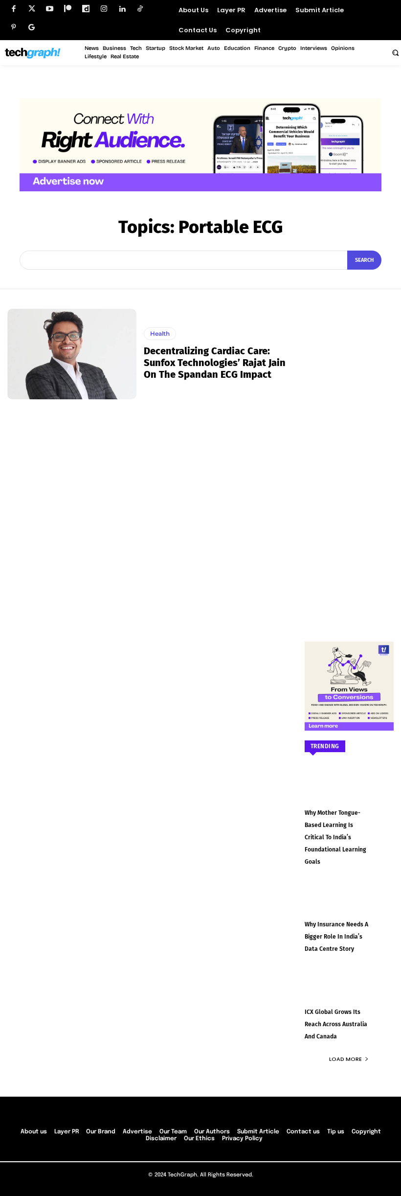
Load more (345, 1059)
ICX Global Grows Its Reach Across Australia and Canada (336, 1024)
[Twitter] (31, 9)
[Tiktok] (140, 9)
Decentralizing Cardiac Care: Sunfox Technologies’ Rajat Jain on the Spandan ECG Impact (215, 362)
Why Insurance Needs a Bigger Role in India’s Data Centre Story (336, 936)
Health (160, 333)
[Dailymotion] (85, 9)
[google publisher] (31, 27)
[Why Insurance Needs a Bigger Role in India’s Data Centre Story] (349, 905)
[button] (395, 52)
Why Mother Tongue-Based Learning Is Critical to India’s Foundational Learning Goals (335, 837)
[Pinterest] (13, 27)
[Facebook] (13, 9)
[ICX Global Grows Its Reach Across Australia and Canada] (349, 992)
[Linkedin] (122, 9)
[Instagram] (104, 9)
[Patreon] (67, 9)
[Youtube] (49, 9)
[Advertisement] (349, 455)
